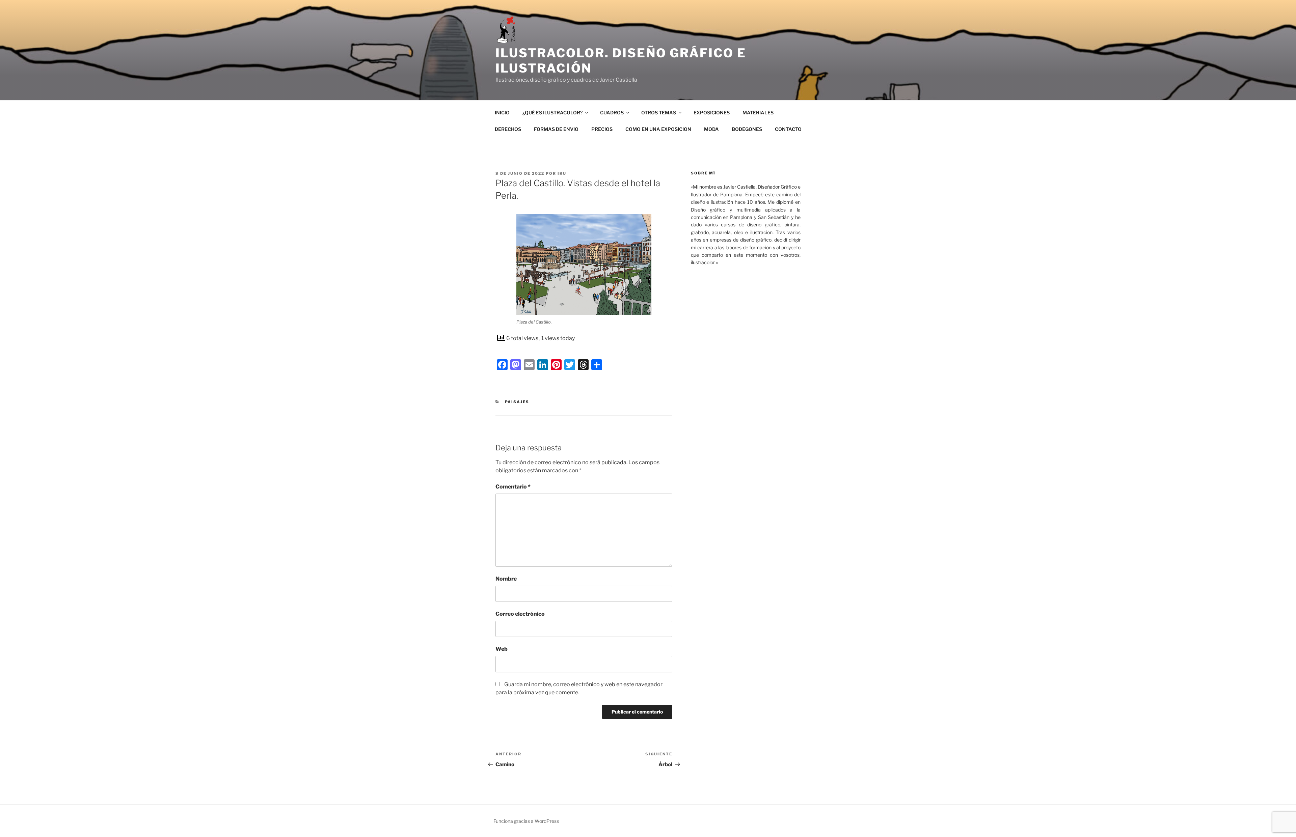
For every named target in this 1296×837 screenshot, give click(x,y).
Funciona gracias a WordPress (526, 821)
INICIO (502, 112)
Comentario (513, 486)
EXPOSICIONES (712, 112)
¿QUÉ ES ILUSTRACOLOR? (552, 112)
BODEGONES (747, 129)
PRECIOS (602, 129)
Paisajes (517, 401)
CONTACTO (788, 129)
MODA (711, 129)
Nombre (506, 579)
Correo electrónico (520, 614)
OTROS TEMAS (658, 112)
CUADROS (612, 112)
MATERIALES (758, 112)
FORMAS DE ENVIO (556, 129)
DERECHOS (508, 129)
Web (501, 649)
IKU (562, 173)
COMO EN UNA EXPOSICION (658, 129)
